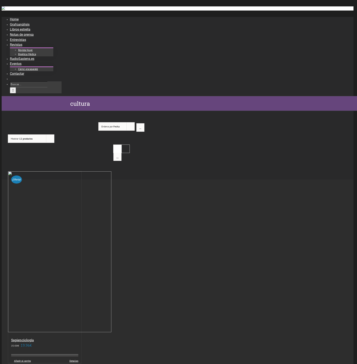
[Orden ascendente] (140, 127)
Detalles (73, 360)
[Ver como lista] (117, 157)
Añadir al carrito (22, 360)
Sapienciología (22, 340)
